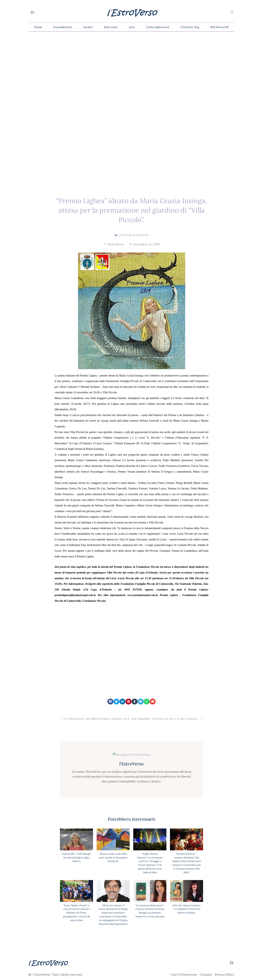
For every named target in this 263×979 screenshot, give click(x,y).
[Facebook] (32, 12)
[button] (231, 12)
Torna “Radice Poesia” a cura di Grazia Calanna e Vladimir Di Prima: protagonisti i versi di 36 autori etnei (76, 913)
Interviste (111, 27)
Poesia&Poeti (62, 27)
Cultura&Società (157, 27)
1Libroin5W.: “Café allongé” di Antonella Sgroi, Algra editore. (76, 857)
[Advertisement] (131, 641)
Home (38, 27)
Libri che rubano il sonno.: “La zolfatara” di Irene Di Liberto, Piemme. (186, 909)
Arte (132, 27)
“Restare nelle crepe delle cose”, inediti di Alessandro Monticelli (113, 857)
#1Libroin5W (219, 27)
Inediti (88, 27)
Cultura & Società (133, 235)
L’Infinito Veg (189, 27)
